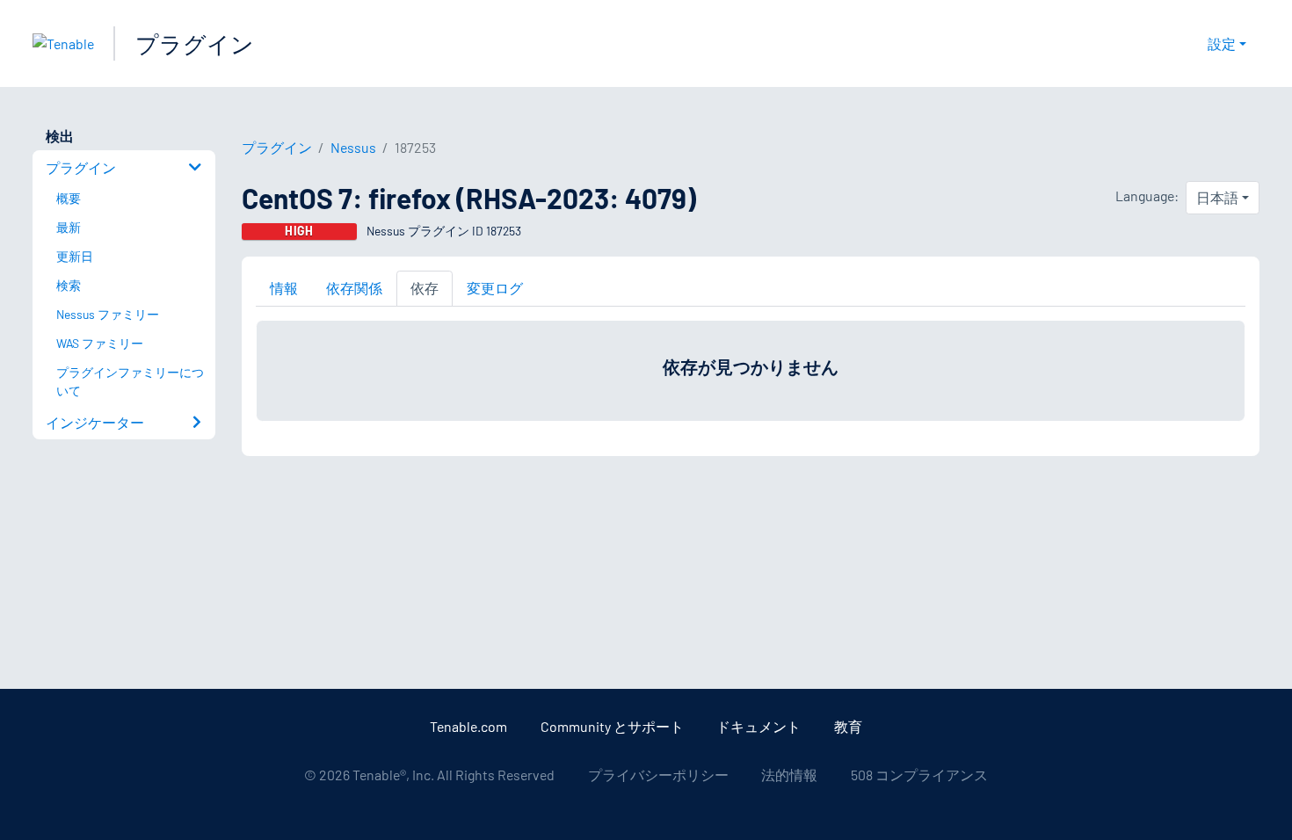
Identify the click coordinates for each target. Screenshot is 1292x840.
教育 (848, 726)
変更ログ (495, 287)
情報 (284, 287)
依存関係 (354, 287)
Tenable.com (468, 726)
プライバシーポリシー (658, 774)
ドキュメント (758, 726)
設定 (1222, 43)
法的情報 (789, 774)
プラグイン (194, 43)
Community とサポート (612, 726)
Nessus (353, 147)
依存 (424, 287)
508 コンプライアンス (919, 774)
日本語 (1217, 197)
